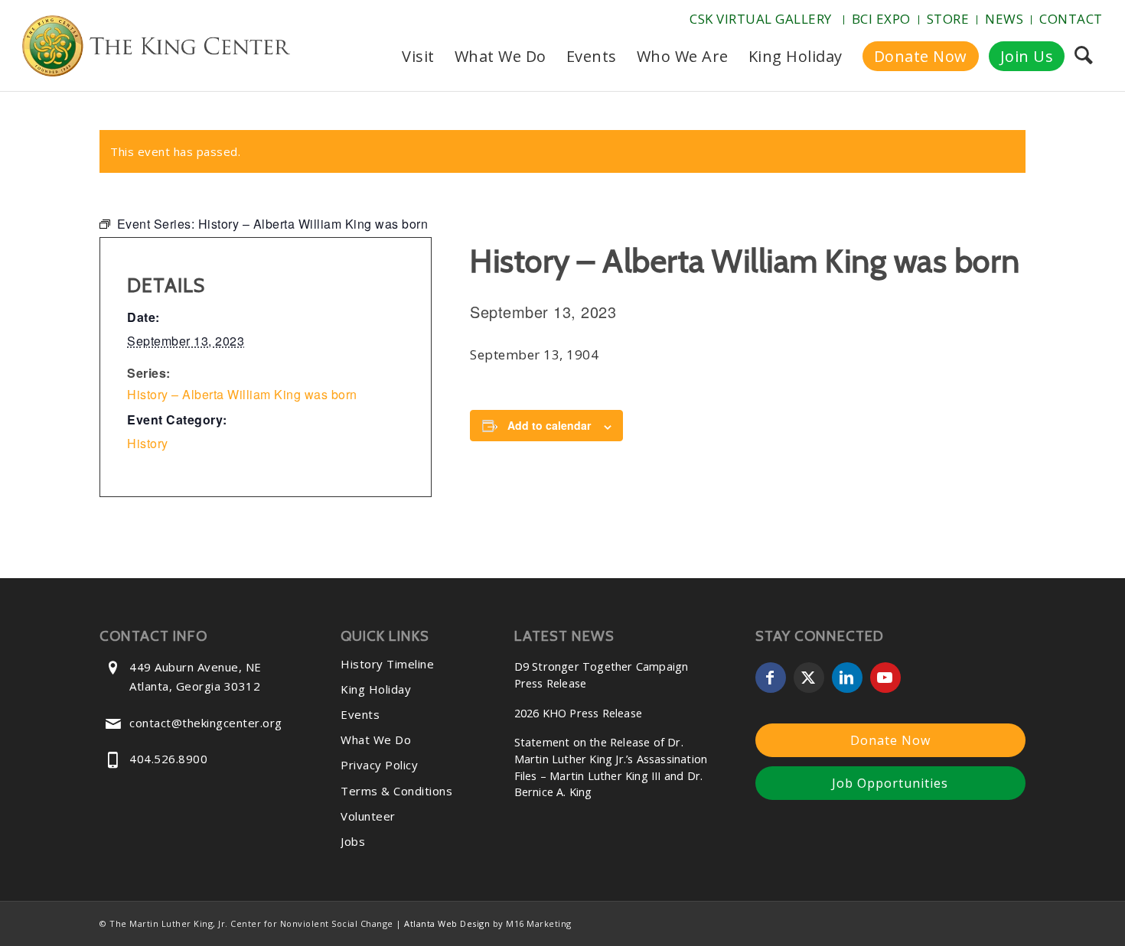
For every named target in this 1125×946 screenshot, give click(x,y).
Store (948, 19)
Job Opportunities (890, 783)
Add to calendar (549, 425)
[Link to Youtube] (885, 677)
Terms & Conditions (396, 790)
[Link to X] (809, 677)
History (147, 443)
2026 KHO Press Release (578, 713)
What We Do (376, 739)
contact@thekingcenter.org (205, 722)
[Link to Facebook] (770, 677)
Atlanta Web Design (447, 923)
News (1004, 19)
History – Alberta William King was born (242, 394)
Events (360, 714)
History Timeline (387, 663)
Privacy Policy (379, 764)
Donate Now (890, 740)
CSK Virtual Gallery (761, 19)
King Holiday (376, 689)
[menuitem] (762, 19)
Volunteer (368, 816)
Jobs (353, 841)
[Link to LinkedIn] (847, 677)
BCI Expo (881, 19)
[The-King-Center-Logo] (156, 49)
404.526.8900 (168, 758)
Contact (1071, 19)
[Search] (1083, 56)
